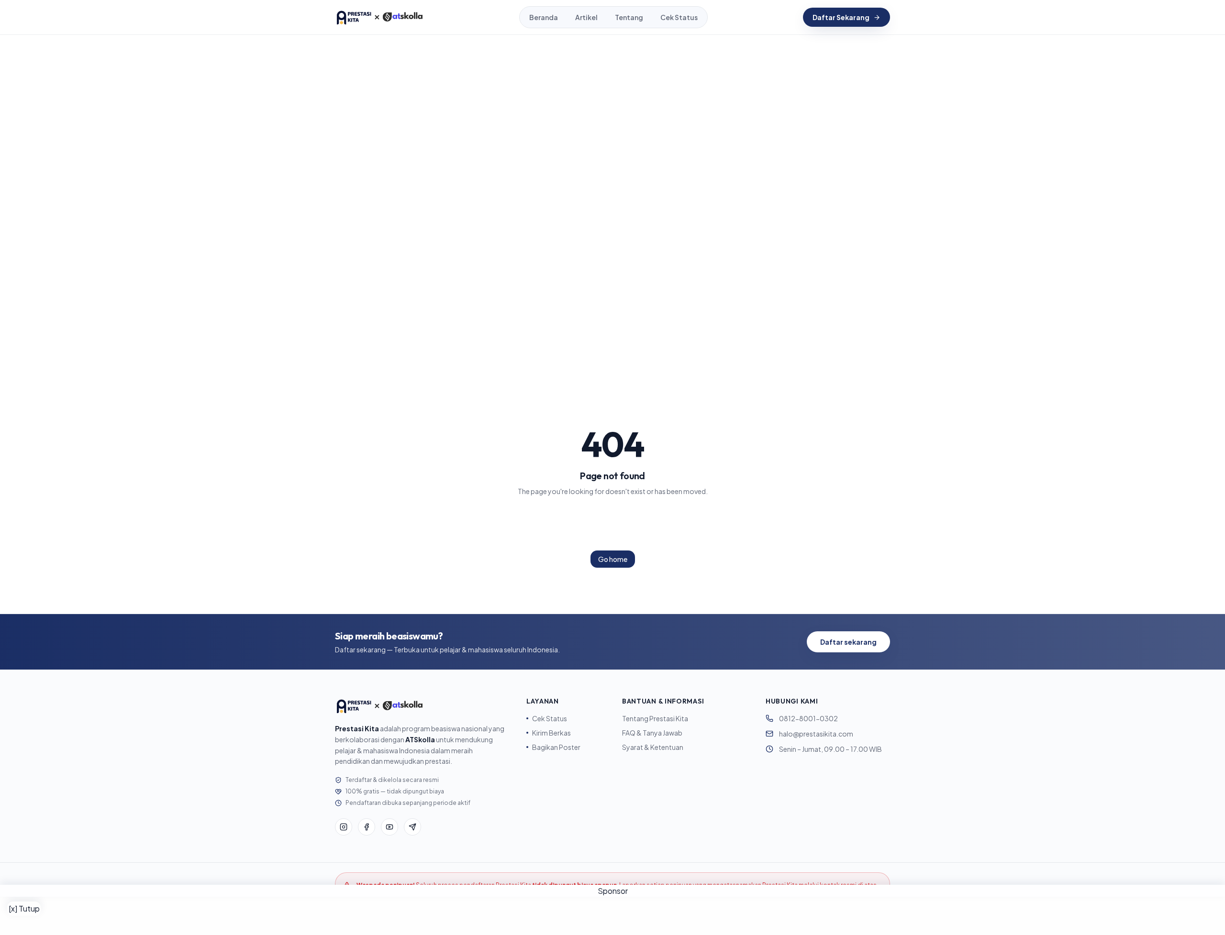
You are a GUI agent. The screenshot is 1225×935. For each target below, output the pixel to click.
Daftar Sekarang (841, 17)
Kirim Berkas (551, 732)
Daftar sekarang (848, 642)
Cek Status (679, 17)
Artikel (586, 17)
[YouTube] (389, 827)
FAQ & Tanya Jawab (652, 732)
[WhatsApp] (412, 827)
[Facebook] (366, 827)
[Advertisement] (612, 916)
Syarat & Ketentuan (652, 747)
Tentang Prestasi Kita (655, 718)
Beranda (543, 17)
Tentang (629, 17)
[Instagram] (343, 827)
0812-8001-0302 (808, 718)
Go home (612, 559)
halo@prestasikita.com (816, 733)
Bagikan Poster (556, 747)
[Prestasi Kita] (379, 17)
